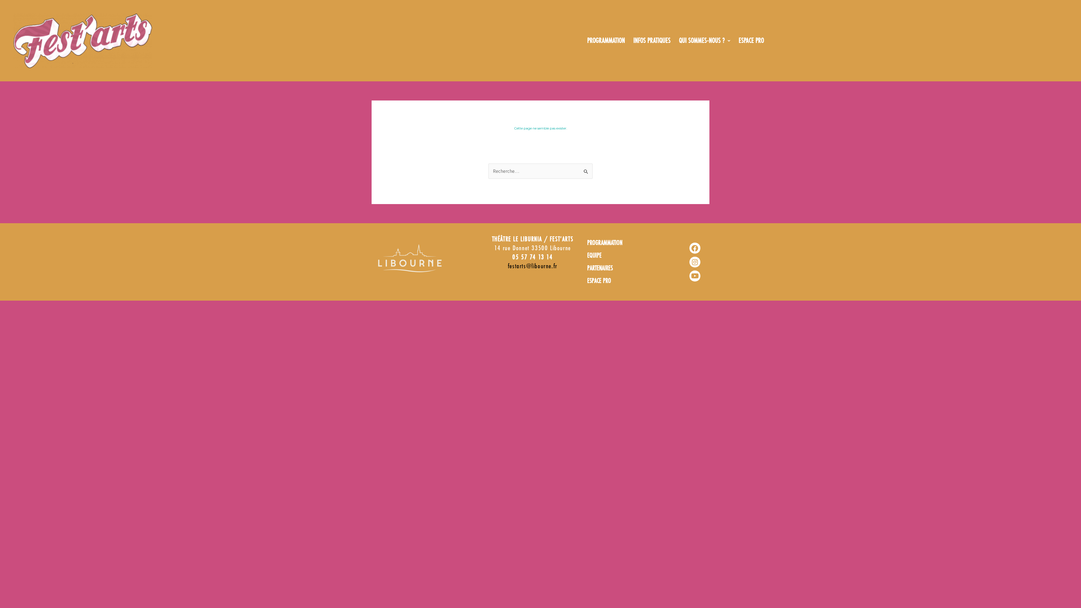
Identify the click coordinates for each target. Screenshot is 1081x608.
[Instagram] (694, 262)
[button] (704, 41)
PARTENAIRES (600, 268)
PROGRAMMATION (606, 40)
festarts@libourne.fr (532, 266)
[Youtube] (694, 276)
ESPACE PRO (751, 40)
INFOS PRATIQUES (652, 40)
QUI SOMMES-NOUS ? (702, 40)
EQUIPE (594, 255)
